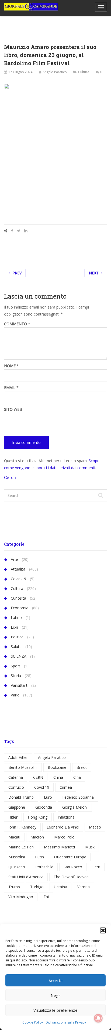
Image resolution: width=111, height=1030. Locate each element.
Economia (19, 607)
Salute (16, 646)
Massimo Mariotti (59, 847)
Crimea (66, 787)
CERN (38, 777)
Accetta (55, 980)
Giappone (16, 807)
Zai (46, 896)
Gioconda (43, 807)
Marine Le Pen (21, 847)
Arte (14, 559)
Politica (17, 636)
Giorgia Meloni (75, 807)
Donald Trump (21, 797)
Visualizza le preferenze (55, 1010)
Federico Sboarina (78, 797)
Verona (83, 886)
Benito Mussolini (22, 767)
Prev (17, 272)
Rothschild (44, 866)
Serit (96, 866)
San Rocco (73, 866)
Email (11, 387)
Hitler (13, 817)
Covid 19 (41, 787)
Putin (39, 856)
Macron (37, 837)
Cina (77, 777)
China (58, 777)
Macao (95, 827)
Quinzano (16, 866)
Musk (90, 847)
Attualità (18, 569)
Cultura (83, 72)
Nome (11, 366)
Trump (14, 886)
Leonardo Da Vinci (63, 827)
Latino (16, 617)
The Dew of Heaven (71, 876)
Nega (56, 995)
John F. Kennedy (22, 827)
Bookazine (57, 767)
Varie (15, 695)
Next (94, 272)
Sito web (13, 409)
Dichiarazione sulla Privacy (66, 1022)
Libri (14, 627)
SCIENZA (18, 656)
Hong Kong (37, 817)
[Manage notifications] (98, 1018)
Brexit (82, 767)
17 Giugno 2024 (20, 72)
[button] (103, 930)
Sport (15, 665)
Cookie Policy (32, 1022)
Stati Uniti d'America (25, 876)
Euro (48, 797)
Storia (16, 675)
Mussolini (16, 856)
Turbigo (37, 886)
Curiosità (18, 598)
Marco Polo (64, 837)
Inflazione (66, 817)
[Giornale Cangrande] (31, 6)
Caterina (15, 777)
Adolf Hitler (18, 757)
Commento (17, 324)
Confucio (16, 787)
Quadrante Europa (70, 856)
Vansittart (19, 685)
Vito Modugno (20, 896)
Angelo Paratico (55, 72)
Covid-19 (18, 578)
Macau (14, 837)
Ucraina (60, 886)
